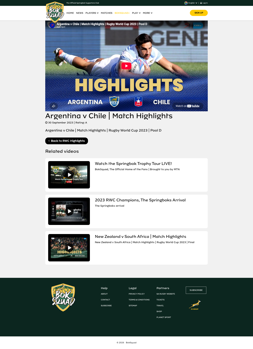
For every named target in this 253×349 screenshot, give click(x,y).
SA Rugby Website (166, 294)
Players (91, 12)
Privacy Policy (137, 294)
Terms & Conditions (139, 299)
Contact (105, 299)
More (146, 12)
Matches (106, 12)
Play (135, 12)
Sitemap (133, 305)
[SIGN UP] (199, 8)
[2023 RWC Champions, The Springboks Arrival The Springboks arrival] (124, 224)
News (79, 12)
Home (70, 12)
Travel (160, 305)
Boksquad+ (122, 12)
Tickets (160, 299)
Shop (159, 311)
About (104, 294)
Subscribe (106, 305)
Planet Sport (164, 317)
